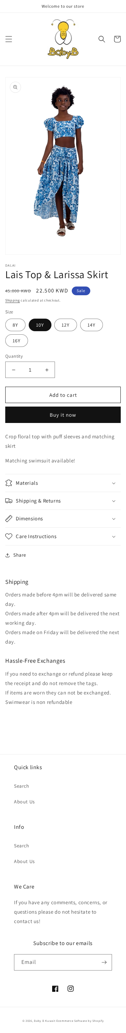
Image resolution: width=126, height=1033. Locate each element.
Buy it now (63, 414)
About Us (24, 801)
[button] (8, 39)
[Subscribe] (104, 962)
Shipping (12, 300)
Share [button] (19, 555)
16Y (17, 340)
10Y (40, 325)
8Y (15, 325)
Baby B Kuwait (44, 1021)
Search (21, 786)
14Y (92, 325)
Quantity (14, 356)
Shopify (98, 1021)
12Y (66, 325)
